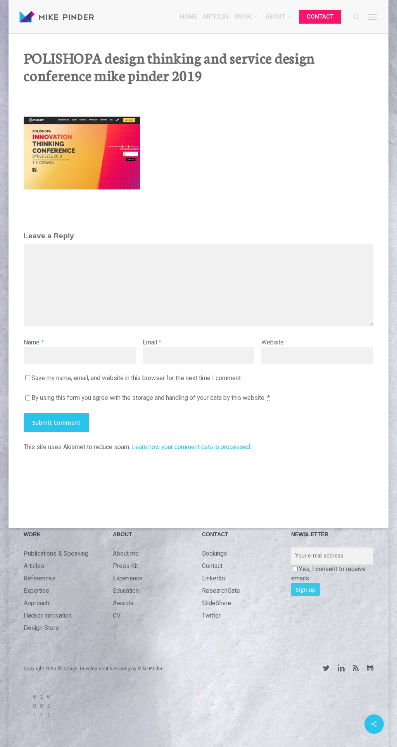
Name (34, 342)
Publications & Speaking (56, 553)
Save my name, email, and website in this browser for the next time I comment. (136, 378)
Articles (34, 566)
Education (126, 591)
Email (152, 342)
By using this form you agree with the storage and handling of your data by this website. (150, 398)
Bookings (214, 553)
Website (272, 342)
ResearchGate (221, 591)
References (39, 578)
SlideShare (216, 603)
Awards (123, 603)
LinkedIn (213, 578)
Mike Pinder (150, 668)
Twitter (211, 615)
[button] (373, 17)
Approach (36, 603)
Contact (212, 566)
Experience (128, 578)
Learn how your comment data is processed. (191, 447)
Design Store (41, 628)
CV (117, 615)
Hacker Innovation (48, 615)
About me (126, 553)
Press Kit (125, 566)
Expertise (36, 591)
